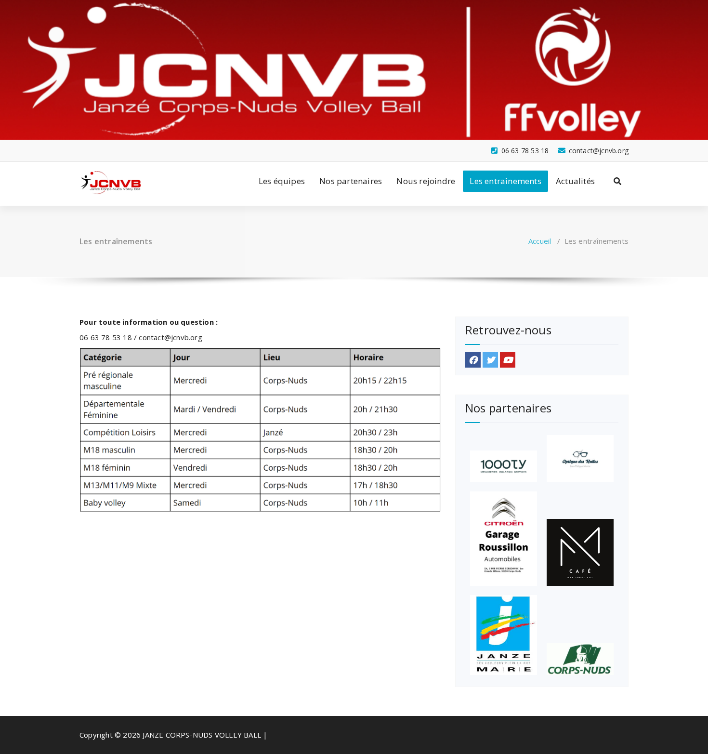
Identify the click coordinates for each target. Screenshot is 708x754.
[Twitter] (490, 360)
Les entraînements (505, 180)
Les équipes (282, 180)
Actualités (575, 180)
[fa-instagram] (98, 144)
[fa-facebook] (82, 144)
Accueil (539, 241)
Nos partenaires (350, 180)
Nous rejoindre (425, 180)
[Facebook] (473, 360)
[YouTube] (507, 360)
